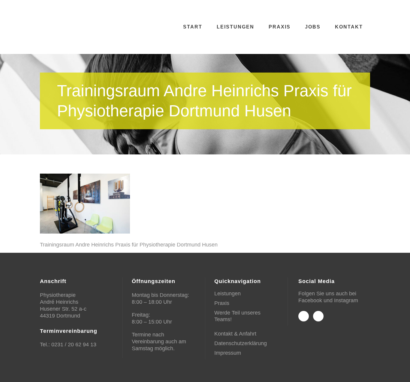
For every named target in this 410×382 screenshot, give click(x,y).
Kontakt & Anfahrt (235, 334)
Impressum (227, 353)
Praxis (221, 303)
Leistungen (227, 294)
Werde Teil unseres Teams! (237, 316)
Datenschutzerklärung (240, 343)
